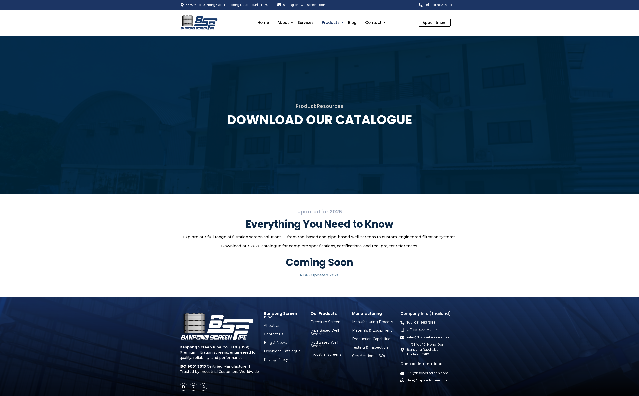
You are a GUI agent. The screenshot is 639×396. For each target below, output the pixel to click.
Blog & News (275, 342)
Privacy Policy (276, 359)
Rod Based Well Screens (324, 344)
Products (331, 22)
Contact (373, 22)
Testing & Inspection (370, 347)
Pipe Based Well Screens (325, 332)
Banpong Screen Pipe (280, 315)
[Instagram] (193, 387)
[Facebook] (183, 387)
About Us (272, 325)
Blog (352, 22)
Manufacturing (367, 313)
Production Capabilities (372, 339)
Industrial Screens (326, 354)
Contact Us (273, 334)
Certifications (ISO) (368, 356)
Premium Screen (325, 322)
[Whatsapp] (203, 387)
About (283, 22)
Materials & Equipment (372, 330)
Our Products (324, 313)
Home (263, 22)
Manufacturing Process (372, 322)
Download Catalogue (282, 351)
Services (306, 22)
